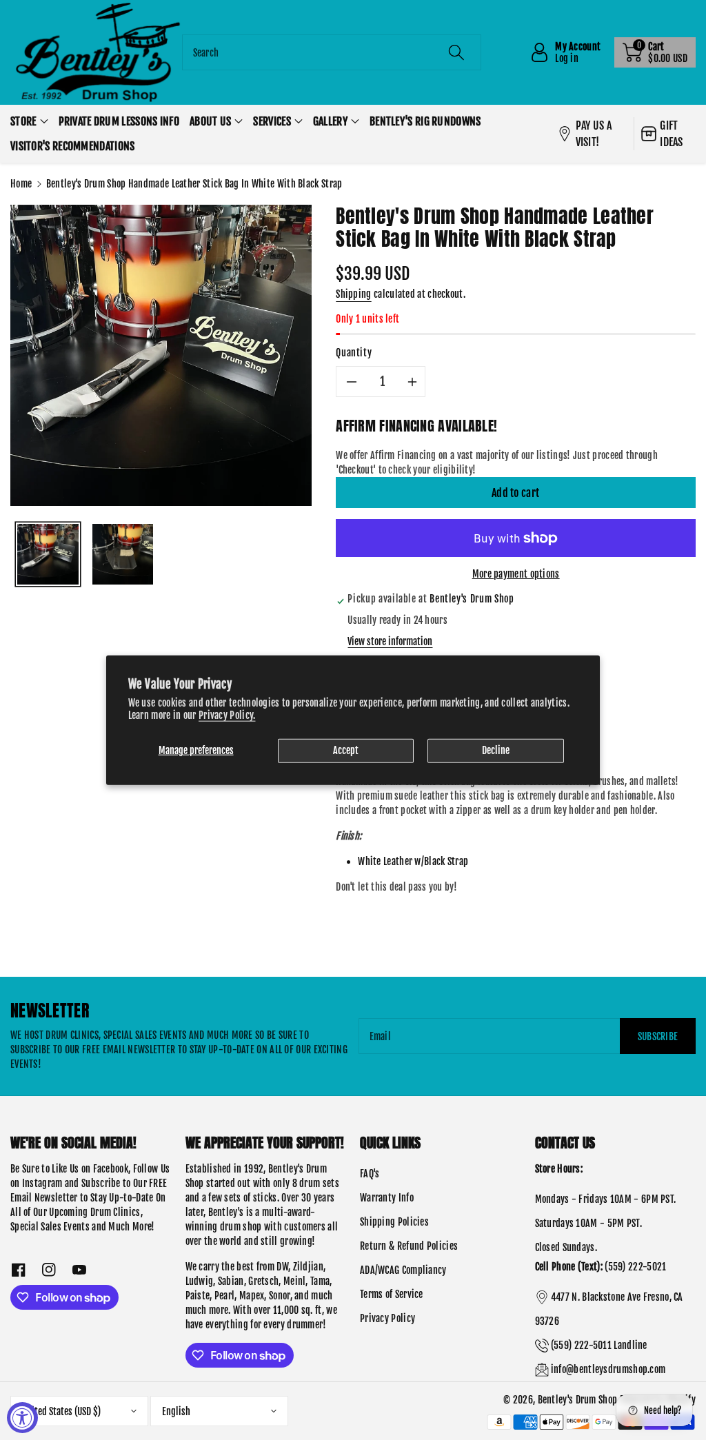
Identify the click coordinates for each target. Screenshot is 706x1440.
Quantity (354, 352)
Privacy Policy (387, 1318)
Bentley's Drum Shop (578, 1400)
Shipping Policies (394, 1222)
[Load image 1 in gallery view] (48, 555)
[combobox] (332, 52)
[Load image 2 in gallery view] (123, 555)
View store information (389, 641)
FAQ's (370, 1173)
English (176, 1411)
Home (21, 184)
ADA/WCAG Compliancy (403, 1270)
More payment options (516, 574)
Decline (496, 750)
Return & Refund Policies (409, 1246)
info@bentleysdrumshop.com (608, 1369)
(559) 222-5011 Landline (599, 1345)
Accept (346, 750)
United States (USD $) (61, 1411)
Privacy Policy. (227, 715)
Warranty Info (387, 1198)
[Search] (456, 52)
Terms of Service (391, 1294)
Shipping (353, 294)
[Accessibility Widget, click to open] (22, 1417)
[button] (655, 52)
